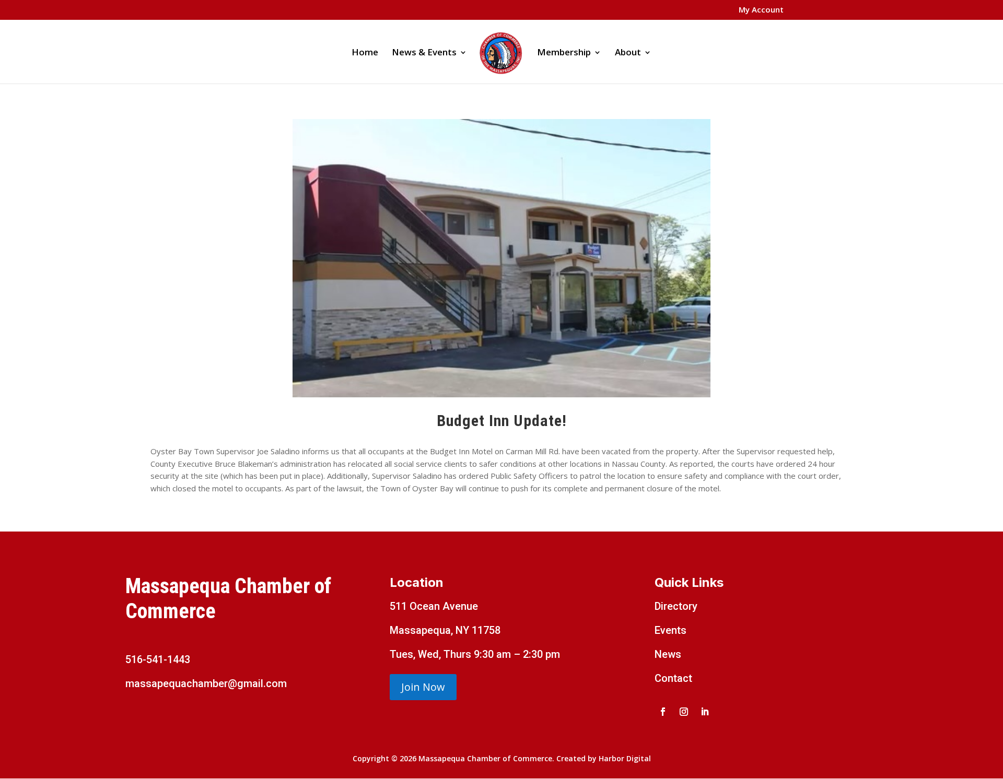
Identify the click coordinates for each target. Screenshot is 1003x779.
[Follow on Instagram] (683, 711)
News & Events (424, 53)
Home (365, 53)
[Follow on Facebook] (663, 711)
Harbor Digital (625, 758)
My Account (761, 10)
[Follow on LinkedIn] (704, 711)
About (628, 53)
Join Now (423, 687)
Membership (564, 53)
